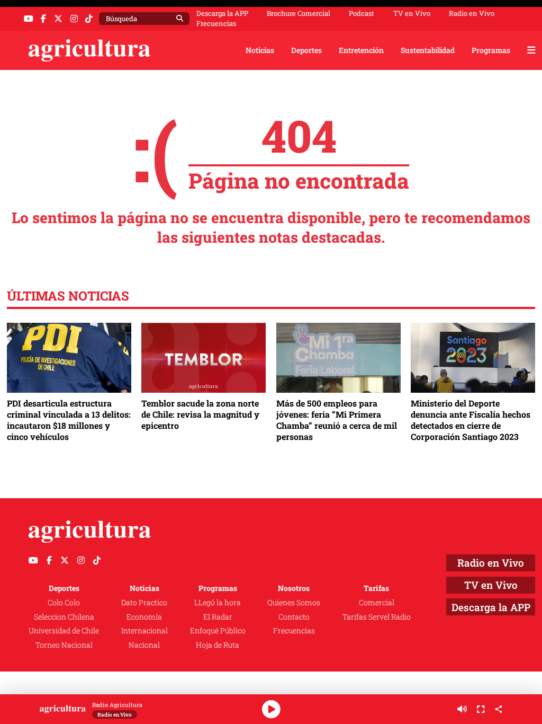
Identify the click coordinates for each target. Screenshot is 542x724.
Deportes (306, 50)
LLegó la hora (217, 602)
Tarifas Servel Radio (376, 617)
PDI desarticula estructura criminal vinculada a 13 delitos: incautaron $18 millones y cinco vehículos (69, 420)
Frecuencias (216, 23)
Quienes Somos (293, 602)
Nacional (144, 645)
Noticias (260, 50)
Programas (491, 50)
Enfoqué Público (218, 630)
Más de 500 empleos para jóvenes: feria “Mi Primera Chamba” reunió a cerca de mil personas (336, 420)
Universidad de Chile (64, 630)
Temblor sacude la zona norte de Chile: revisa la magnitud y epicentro (200, 414)
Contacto (294, 617)
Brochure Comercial (298, 13)
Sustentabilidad (428, 50)
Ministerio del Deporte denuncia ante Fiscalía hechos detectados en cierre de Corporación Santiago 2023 (470, 420)
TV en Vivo (411, 13)
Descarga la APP (222, 13)
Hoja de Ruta (217, 645)
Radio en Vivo (471, 13)
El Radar (217, 617)
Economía (144, 617)
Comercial (376, 602)
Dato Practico (144, 602)
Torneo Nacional (64, 645)
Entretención (361, 50)
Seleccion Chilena (64, 617)
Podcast (361, 13)
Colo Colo (64, 602)
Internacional (144, 630)
